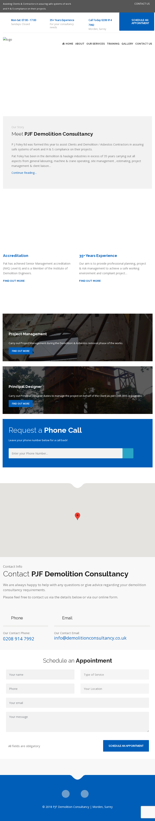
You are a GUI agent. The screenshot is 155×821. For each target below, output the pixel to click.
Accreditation (15, 255)
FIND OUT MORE (14, 280)
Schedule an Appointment (140, 21)
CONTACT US (142, 3)
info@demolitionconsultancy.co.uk (90, 638)
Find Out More (20, 350)
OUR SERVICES (95, 43)
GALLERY (127, 43)
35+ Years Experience (62, 20)
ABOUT (79, 43)
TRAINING (113, 43)
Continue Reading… (24, 173)
